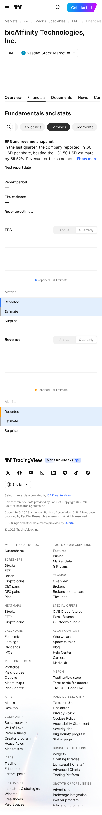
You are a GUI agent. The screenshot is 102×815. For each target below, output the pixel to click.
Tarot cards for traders (70, 683)
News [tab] (83, 97)
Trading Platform (66, 775)
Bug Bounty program (69, 734)
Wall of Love (14, 728)
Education (12, 769)
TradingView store (67, 677)
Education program (68, 805)
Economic (12, 637)
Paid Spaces (14, 804)
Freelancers (14, 799)
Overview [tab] (13, 97)
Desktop (11, 708)
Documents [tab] (61, 97)
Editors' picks (15, 774)
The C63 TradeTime (68, 688)
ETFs (8, 571)
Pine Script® (14, 688)
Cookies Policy (64, 718)
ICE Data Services (59, 495)
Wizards (11, 794)
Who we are (62, 637)
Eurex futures (63, 617)
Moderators (14, 749)
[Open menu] (7, 7)
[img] (69, 53)
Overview (60, 581)
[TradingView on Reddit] (87, 472)
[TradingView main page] (18, 7)
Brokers (59, 586)
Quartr (69, 523)
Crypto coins (14, 581)
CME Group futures (67, 611)
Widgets (59, 754)
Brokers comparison (68, 591)
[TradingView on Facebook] (19, 472)
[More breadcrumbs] (26, 21)
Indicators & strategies (22, 789)
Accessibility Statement (71, 723)
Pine (8, 597)
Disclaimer (61, 708)
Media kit (60, 663)
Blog (56, 647)
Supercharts (14, 551)
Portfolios (12, 667)
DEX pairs (12, 591)
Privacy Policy (64, 713)
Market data (62, 561)
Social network (16, 723)
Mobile (10, 703)
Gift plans (60, 566)
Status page (62, 739)
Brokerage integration (70, 795)
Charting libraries (66, 759)
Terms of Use (63, 703)
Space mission (64, 642)
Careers (59, 657)
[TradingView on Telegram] (65, 472)
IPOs (8, 652)
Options (11, 677)
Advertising (61, 789)
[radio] (64, 230)
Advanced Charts (66, 770)
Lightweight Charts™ (68, 764)
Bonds (9, 576)
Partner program (66, 800)
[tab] (32, 127)
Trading (11, 763)
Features (59, 551)
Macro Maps (14, 683)
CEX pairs (12, 586)
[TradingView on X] (8, 472)
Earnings (11, 642)
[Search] (58, 7)
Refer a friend (15, 733)
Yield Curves (14, 672)
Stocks (10, 565)
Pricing (58, 556)
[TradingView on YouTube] (31, 472)
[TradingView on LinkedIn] (53, 472)
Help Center (62, 652)
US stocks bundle (66, 622)
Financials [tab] (36, 97)
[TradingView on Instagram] (42, 472)
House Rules (14, 743)
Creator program (18, 738)
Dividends (12, 647)
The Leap (60, 597)
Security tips (62, 729)
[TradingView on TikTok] (76, 472)
